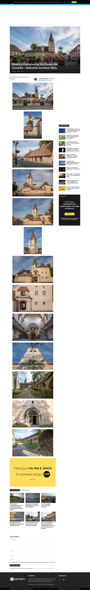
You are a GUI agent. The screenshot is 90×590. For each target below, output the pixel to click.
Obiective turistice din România (23, 24)
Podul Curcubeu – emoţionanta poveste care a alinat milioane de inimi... (73, 162)
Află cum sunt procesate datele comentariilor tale (43, 568)
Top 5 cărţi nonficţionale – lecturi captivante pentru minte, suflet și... (72, 137)
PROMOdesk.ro (51, 584)
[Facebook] (60, 579)
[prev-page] (10, 531)
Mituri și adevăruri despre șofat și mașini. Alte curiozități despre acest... (72, 182)
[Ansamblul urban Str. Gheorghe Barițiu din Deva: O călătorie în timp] (17, 517)
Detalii (69, 2)
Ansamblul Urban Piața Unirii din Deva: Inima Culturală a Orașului (32, 524)
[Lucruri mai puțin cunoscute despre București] (48, 498)
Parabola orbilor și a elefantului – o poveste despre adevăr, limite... (72, 156)
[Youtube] (63, 579)
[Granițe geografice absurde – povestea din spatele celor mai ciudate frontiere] (62, 130)
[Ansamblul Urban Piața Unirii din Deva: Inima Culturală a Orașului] (33, 517)
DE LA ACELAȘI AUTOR (25, 490)
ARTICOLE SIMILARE (15, 490)
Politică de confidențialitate (71, 588)
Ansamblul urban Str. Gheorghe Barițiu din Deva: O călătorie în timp (17, 524)
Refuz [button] (65, 2)
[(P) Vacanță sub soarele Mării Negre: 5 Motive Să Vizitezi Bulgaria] (33, 498)
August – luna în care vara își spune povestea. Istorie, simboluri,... (72, 188)
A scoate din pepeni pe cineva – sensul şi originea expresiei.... (72, 143)
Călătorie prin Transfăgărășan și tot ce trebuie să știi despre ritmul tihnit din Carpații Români (16, 506)
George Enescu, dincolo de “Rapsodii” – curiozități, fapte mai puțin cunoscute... (73, 149)
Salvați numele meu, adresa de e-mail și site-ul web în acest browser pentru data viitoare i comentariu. (33, 562)
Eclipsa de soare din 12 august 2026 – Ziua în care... (73, 168)
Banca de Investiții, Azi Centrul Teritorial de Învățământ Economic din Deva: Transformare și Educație (48, 525)
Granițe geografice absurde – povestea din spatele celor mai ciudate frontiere (73, 130)
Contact (78, 588)
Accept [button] (74, 2)
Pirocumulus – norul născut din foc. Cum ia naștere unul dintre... (73, 175)
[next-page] (13, 531)
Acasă (11, 24)
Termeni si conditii (62, 588)
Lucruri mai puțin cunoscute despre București (46, 505)
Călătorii (14, 24)
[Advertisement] (45, 15)
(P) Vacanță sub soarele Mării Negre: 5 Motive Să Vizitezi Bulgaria (32, 505)
